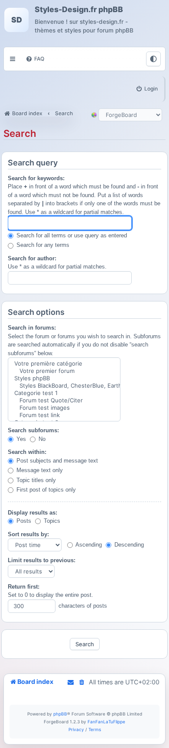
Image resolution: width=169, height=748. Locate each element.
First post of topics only (45, 489)
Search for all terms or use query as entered (71, 235)
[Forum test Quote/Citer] (64, 400)
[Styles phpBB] (64, 378)
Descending (128, 544)
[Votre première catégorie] (64, 363)
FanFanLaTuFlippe (106, 721)
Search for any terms (42, 245)
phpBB (60, 713)
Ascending (88, 544)
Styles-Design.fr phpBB (79, 9)
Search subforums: (33, 430)
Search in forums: (32, 327)
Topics (51, 521)
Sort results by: (28, 534)
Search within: (27, 452)
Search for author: (32, 258)
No (41, 439)
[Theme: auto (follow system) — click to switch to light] (153, 59)
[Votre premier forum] (64, 371)
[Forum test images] (64, 407)
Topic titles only (35, 480)
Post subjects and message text (56, 460)
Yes (20, 439)
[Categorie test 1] (64, 393)
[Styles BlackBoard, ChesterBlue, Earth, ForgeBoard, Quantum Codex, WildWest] (64, 385)
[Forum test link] (64, 415)
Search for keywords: (36, 178)
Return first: (23, 586)
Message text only (39, 470)
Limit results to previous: (41, 560)
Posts (23, 521)
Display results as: (32, 512)
